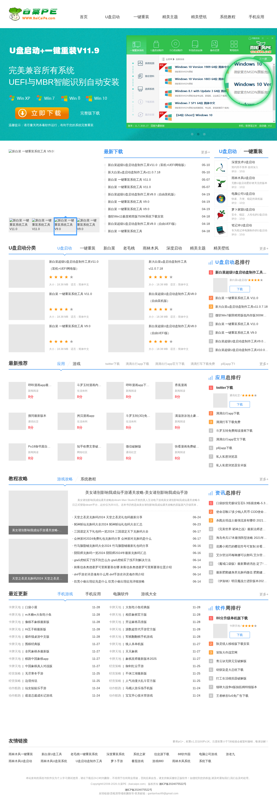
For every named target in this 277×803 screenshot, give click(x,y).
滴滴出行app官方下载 (170, 363)
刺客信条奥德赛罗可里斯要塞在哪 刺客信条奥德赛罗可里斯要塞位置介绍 (123, 567)
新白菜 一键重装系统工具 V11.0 (129, 179)
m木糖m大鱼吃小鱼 (38, 614)
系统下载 (205, 761)
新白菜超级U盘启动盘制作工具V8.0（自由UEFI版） (143, 223)
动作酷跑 (15, 688)
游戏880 (158, 761)
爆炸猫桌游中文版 (37, 636)
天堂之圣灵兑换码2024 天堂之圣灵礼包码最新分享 (108, 517)
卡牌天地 (15, 607)
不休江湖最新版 (136, 673)
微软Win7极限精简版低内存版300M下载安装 (239, 315)
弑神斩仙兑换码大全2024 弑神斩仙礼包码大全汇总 (108, 524)
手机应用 (256, 17)
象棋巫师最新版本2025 (141, 658)
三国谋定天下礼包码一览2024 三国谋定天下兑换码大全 (111, 531)
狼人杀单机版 (135, 644)
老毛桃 (129, 248)
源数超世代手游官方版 (141, 629)
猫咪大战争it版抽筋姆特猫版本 (233, 687)
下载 (240, 289)
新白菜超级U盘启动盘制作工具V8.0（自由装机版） (142, 194)
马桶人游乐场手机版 (139, 688)
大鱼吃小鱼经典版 (138, 607)
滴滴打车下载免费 (203, 363)
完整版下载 (90, 113)
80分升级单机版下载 (229, 618)
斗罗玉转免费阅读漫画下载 (231, 430)
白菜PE (36, 14)
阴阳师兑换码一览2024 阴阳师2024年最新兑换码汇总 (110, 553)
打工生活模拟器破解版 (228, 678)
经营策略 (115, 666)
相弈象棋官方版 (136, 614)
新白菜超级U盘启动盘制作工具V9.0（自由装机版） (239, 341)
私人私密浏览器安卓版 (228, 465)
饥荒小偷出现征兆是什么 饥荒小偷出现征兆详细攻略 (109, 581)
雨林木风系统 (181, 761)
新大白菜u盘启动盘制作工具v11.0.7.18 (134, 172)
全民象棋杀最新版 (37, 651)
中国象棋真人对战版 (38, 666)
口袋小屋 (31, 607)
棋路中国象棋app (36, 658)
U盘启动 (112, 17)
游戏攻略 (65, 479)
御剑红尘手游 (135, 666)
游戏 (77, 364)
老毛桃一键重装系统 (84, 754)
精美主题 (170, 17)
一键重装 (141, 17)
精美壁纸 (199, 17)
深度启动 (174, 248)
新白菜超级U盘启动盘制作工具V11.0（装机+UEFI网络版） (147, 165)
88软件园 (184, 754)
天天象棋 (132, 651)
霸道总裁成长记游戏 (38, 695)
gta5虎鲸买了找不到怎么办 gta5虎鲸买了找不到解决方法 (112, 560)
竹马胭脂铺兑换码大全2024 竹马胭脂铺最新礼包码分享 (111, 545)
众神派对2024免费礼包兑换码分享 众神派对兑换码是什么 (112, 538)
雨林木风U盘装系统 (54, 761)
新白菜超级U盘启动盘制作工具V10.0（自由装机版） (239, 350)
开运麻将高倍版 (136, 622)
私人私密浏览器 (223, 456)
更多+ (205, 152)
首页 (84, 17)
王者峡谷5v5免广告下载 (229, 695)
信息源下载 (161, 754)
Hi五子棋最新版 (35, 629)
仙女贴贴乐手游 (35, 688)
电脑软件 (121, 594)
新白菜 (109, 248)
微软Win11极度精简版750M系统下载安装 (136, 216)
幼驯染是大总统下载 (226, 669)
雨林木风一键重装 (21, 754)
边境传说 (31, 680)
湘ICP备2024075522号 (172, 783)
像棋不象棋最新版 (37, 622)
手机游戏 (65, 594)
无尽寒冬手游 (34, 673)
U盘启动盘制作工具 (89, 761)
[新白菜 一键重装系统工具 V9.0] (31, 151)
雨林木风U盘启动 (20, 761)
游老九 (230, 754)
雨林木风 (150, 248)
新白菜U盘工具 (52, 754)
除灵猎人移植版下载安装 (230, 643)
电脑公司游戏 (208, 754)
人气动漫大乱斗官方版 (141, 680)
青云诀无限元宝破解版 (228, 661)
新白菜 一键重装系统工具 (125, 231)
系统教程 (227, 17)
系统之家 (139, 754)
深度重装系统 (115, 754)
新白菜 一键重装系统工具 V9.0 (128, 201)
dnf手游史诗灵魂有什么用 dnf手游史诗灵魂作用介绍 (109, 574)
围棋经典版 (32, 644)
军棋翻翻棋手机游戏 (139, 636)
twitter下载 (112, 363)
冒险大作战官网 (223, 652)
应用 (61, 364)
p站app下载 (229, 363)
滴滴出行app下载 (137, 363)
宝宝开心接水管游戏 (139, 695)
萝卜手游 (117, 761)
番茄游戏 (138, 761)
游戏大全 (149, 594)
